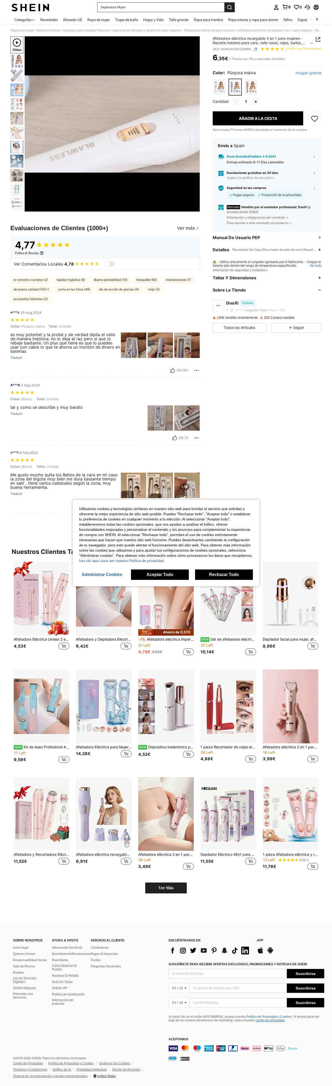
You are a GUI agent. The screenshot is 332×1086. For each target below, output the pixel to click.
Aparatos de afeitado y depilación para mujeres (147, 30)
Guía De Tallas (62, 982)
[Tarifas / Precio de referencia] (230, 59)
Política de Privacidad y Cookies (269, 1017)
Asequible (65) (146, 280)
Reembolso (60, 960)
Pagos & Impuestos (104, 954)
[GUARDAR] (315, 119)
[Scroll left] (311, 20)
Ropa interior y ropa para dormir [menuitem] (253, 20)
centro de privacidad (270, 1020)
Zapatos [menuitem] (304, 20)
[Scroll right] (317, 20)
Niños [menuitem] (287, 20)
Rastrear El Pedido (65, 976)
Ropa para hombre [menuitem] (208, 20)
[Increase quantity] (255, 102)
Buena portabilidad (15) (110, 280)
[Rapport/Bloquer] (196, 370)
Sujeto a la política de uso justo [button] (249, 178)
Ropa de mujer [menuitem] (98, 20)
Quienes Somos (24, 954)
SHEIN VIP (59, 988)
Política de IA (62, 1069)
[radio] (219, 87)
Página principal (22, 30)
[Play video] (112, 124)
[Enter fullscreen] (194, 207)
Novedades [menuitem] (49, 20)
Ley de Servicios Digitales (24, 980)
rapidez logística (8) (71, 280)
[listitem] (41, 611)
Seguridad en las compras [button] (246, 188)
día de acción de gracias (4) (119, 289)
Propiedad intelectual (92, 1069)
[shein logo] (30, 7)
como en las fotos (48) (74, 289)
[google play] (270, 953)
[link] (286, 7)
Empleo (18, 972)
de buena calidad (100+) (31, 289)
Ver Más (166, 888)
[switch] (109, 264)
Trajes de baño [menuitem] (126, 20)
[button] (307, 7)
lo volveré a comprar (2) (30, 280)
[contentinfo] (246, 1048)
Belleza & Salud (48, 30)
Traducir (16, 357)
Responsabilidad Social (30, 960)
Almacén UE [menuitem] (72, 20)
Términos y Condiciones (30, 1069)
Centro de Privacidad (28, 1063)
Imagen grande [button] (309, 73)
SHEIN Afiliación (24, 988)
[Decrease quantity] (236, 102)
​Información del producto (63, 1002)
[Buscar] (229, 7)
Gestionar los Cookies (114, 1063)
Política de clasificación (68, 994)
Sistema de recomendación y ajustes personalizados (50, 1076)
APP (260, 940)
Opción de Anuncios (126, 1069)
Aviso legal (21, 947)
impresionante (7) (178, 280)
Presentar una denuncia (23, 995)
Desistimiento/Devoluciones (71, 954)
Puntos (96, 960)
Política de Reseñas (27, 253)
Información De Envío (67, 947)
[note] (166, 632)
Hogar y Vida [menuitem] (153, 20)
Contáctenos (100, 947)
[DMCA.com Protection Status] (184, 1058)
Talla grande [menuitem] (179, 20)
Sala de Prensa (24, 966)
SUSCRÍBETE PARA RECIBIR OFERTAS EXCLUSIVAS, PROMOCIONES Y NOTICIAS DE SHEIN (238, 964)
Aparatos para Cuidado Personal (86, 30)
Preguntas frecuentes (106, 966)
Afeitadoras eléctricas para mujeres (209, 30)
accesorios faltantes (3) (30, 299)
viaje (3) (154, 289)
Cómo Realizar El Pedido (64, 967)
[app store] (260, 953)
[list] (210, 950)
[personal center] (276, 7)
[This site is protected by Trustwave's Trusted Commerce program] (172, 1058)
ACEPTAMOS (178, 1039)
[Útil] (172, 370)
